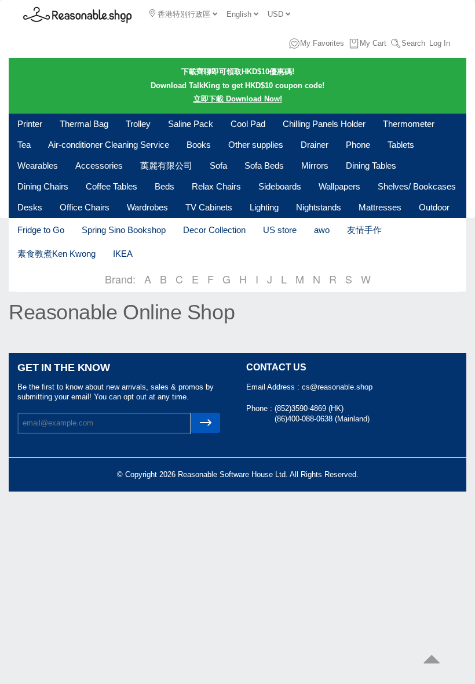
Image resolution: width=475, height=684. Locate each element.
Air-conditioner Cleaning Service (108, 145)
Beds (164, 186)
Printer (29, 124)
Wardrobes (147, 207)
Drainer (314, 145)
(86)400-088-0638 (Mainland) (322, 418)
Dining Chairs (42, 186)
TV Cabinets (208, 207)
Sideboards (279, 186)
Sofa (218, 165)
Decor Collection (214, 230)
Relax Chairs (216, 186)
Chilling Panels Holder (324, 124)
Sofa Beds (264, 165)
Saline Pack (190, 124)
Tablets (401, 145)
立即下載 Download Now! (237, 98)
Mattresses (380, 207)
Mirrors (314, 165)
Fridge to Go (40, 230)
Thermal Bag (84, 124)
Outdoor (434, 207)
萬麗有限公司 (166, 165)
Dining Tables (371, 165)
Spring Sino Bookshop (124, 230)
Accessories (99, 165)
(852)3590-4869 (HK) (309, 408)
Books (199, 145)
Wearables (37, 165)
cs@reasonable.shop (337, 387)
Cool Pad (248, 124)
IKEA (123, 254)
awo (322, 230)
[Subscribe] (205, 423)
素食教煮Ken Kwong (56, 254)
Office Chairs (84, 207)
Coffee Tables (111, 186)
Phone (358, 145)
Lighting (264, 207)
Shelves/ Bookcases (417, 186)
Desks (29, 207)
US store (280, 230)
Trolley (138, 124)
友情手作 (364, 230)
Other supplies (255, 145)
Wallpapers (339, 186)
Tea (24, 145)
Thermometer (408, 124)
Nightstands (318, 207)
